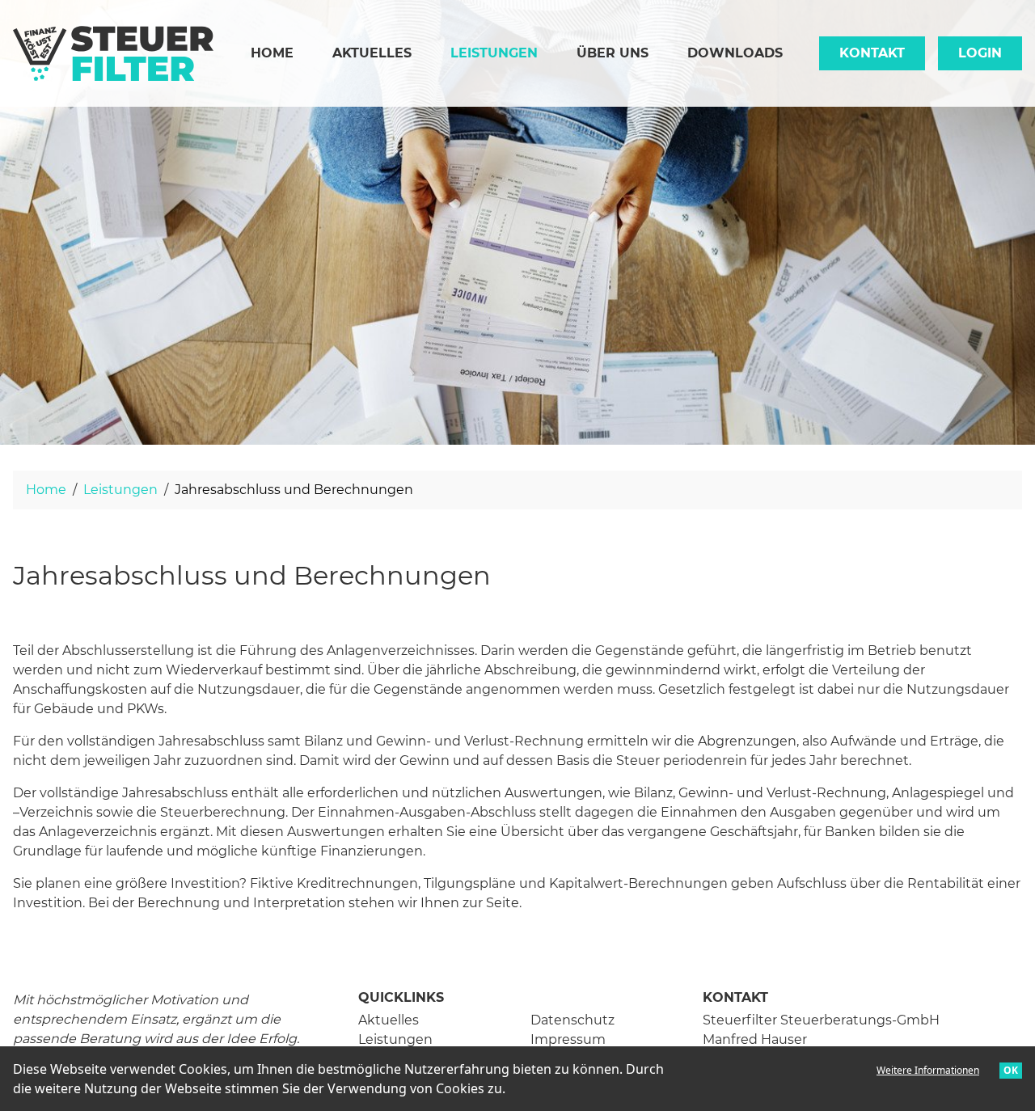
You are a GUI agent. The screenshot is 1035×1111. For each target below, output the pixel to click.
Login (980, 53)
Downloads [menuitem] (735, 53)
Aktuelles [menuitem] (372, 53)
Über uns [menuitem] (612, 53)
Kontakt (872, 53)
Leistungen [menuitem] (503, 52)
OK (1010, 1070)
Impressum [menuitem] (568, 1039)
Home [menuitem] (272, 53)
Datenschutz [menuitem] (572, 1020)
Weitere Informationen (928, 1070)
